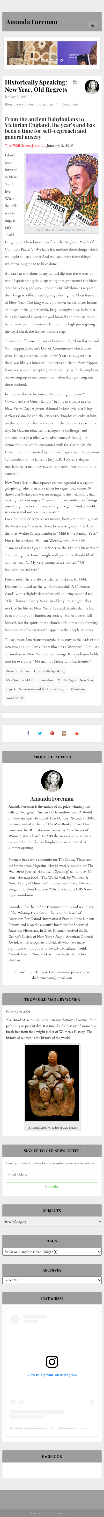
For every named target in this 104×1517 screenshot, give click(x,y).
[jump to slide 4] (56, 60)
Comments (70, 104)
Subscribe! (52, 1186)
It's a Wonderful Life (20, 680)
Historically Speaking (49, 671)
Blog (8, 104)
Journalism (44, 104)
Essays (18, 104)
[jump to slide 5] (61, 60)
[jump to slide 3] (52, 60)
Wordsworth (15, 698)
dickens (11, 671)
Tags (52, 1240)
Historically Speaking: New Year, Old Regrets (36, 85)
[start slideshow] (37, 60)
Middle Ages (67, 680)
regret (10, 689)
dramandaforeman (75, 1428)
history (29, 104)
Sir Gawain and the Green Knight (43, 689)
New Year (86, 680)
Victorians (78, 689)
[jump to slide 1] (42, 60)
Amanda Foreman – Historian (32, 1428)
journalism (46, 680)
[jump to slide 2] (47, 60)
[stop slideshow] (67, 60)
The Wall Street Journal (25, 145)
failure (25, 671)
